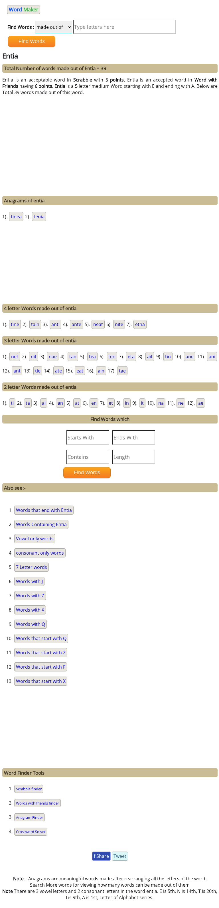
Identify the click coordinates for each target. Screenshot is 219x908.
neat (98, 324)
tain (35, 324)
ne (181, 403)
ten (111, 356)
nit (33, 356)
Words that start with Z (41, 653)
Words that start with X (41, 681)
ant (17, 371)
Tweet (119, 856)
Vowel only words (35, 539)
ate (58, 371)
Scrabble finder (29, 788)
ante (76, 324)
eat (79, 371)
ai (44, 403)
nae (53, 356)
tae (122, 371)
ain (101, 371)
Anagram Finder (29, 817)
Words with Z (30, 596)
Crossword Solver (31, 831)
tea (92, 356)
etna (140, 324)
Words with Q (30, 624)
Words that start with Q (41, 638)
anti (55, 324)
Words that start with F (40, 667)
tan (72, 356)
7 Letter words (31, 567)
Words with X (30, 610)
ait (150, 356)
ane (190, 356)
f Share (101, 856)
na (161, 403)
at (77, 403)
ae (200, 403)
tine (15, 324)
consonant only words (40, 553)
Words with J (29, 581)
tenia (39, 216)
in (127, 403)
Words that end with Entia (44, 510)
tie (37, 371)
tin (168, 356)
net (14, 356)
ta (28, 403)
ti (12, 403)
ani (212, 356)
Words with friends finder (37, 803)
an (60, 403)
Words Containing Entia (41, 524)
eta (131, 356)
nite (119, 324)
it (142, 403)
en (94, 403)
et (111, 403)
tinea (16, 216)
